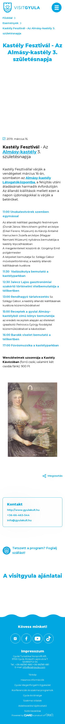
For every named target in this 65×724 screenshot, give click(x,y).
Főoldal (7, 18)
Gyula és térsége (32, 695)
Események (10, 23)
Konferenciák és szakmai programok (32, 690)
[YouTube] (37, 638)
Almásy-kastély (19, 151)
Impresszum (32, 651)
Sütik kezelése (32, 711)
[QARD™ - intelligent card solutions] (28, 715)
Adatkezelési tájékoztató (32, 705)
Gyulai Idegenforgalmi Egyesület (32, 685)
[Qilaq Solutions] (49, 715)
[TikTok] (49, 638)
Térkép (33, 674)
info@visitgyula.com (34, 667)
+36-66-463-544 (18, 515)
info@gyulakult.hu (19, 520)
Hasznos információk (32, 679)
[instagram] (15, 638)
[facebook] (26, 638)
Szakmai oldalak (32, 700)
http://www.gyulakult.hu (23, 510)
